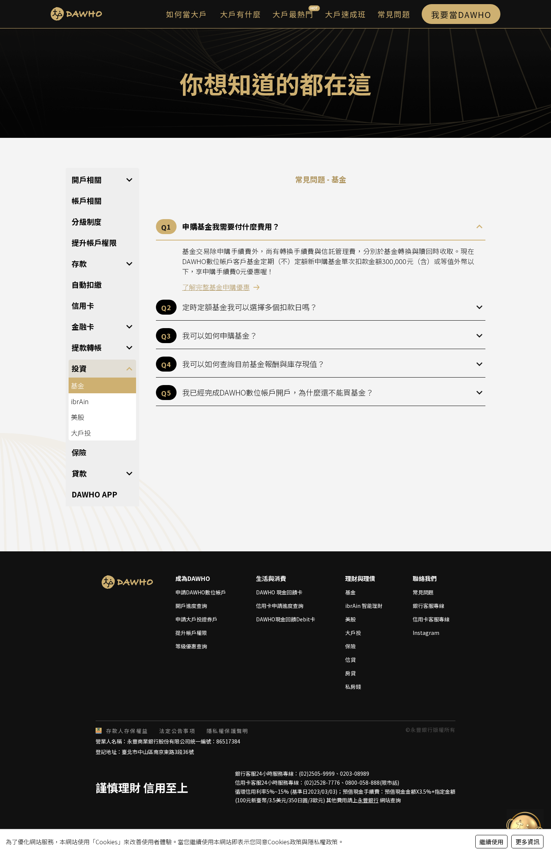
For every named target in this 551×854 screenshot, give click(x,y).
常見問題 (423, 592)
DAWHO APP (94, 494)
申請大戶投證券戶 (196, 619)
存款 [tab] (79, 263)
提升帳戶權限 (94, 242)
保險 (79, 452)
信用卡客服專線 (431, 619)
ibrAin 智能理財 (364, 605)
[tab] (320, 227)
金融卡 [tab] (83, 326)
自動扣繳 (87, 284)
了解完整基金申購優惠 (216, 287)
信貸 (350, 659)
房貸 (350, 673)
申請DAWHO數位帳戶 (200, 592)
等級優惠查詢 (191, 646)
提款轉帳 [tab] (87, 347)
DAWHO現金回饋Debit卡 (285, 619)
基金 (350, 592)
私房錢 (353, 686)
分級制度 (87, 221)
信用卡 (83, 305)
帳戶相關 (87, 200)
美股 (77, 417)
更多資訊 (527, 841)
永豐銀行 (368, 800)
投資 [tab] (79, 368)
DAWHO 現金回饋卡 (279, 592)
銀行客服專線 (428, 605)
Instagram (426, 632)
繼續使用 (491, 841)
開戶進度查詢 (191, 605)
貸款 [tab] (79, 473)
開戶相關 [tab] (87, 179)
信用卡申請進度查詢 (279, 605)
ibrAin (80, 401)
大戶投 (81, 432)
